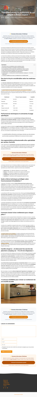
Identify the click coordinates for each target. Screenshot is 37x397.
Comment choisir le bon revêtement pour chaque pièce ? (12, 71)
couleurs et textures (5, 243)
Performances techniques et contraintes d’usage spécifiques (13, 67)
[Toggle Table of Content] (34, 65)
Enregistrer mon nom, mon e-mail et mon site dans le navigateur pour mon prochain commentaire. (18, 348)
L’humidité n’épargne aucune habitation (8, 233)
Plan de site (5, 380)
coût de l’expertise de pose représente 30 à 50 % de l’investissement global (16, 89)
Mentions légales (6, 384)
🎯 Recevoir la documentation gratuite (18, 158)
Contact (5, 385)
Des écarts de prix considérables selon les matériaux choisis (13, 66)
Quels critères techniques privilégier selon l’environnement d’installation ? (15, 70)
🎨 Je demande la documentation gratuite (18, 41)
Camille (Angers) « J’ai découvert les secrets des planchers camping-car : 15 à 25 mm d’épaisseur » (17, 73)
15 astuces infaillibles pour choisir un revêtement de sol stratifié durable (15, 75)
